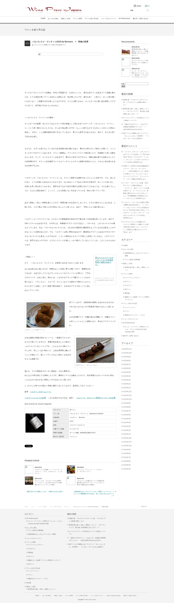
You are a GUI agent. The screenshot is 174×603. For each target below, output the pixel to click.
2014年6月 (127, 415)
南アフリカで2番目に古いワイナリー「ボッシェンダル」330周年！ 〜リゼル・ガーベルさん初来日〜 (136, 135)
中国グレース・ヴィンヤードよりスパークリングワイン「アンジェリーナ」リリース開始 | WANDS (136, 176)
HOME (43, 18)
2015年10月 (127, 353)
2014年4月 (127, 422)
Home (26, 506)
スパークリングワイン (132, 278)
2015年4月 (127, 376)
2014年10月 (127, 399)
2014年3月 (127, 426)
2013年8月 (127, 453)
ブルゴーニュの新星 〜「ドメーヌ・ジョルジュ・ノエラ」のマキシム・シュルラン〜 (48, 471)
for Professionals (124, 18)
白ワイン (128, 281)
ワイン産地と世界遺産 (132, 259)
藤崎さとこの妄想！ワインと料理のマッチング (44, 560)
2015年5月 (127, 372)
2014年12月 (127, 392)
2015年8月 (127, 360)
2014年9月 (127, 403)
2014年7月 (127, 411)
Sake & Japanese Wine (113, 595)
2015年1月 (127, 388)
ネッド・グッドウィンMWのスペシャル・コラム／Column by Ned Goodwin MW (137, 329)
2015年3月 (127, 380)
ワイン (36, 45)
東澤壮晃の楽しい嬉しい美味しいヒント (42, 589)
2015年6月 (127, 368)
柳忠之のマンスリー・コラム (135, 315)
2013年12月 (127, 438)
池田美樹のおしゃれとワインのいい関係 (42, 534)
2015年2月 (127, 384)
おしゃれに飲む (53, 18)
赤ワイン (63, 45)
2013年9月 (127, 450)
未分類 (28, 583)
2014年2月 (127, 430)
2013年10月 (127, 446)
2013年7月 (127, 457)
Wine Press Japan (90, 599)
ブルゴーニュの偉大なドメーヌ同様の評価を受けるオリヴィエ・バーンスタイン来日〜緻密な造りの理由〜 (90, 483)
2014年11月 (127, 395)
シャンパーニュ (130, 307)
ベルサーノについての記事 (35, 398)
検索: (123, 84)
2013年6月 (127, 461)
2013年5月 (127, 465)
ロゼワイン (129, 285)
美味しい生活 (65, 18)
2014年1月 (127, 434)
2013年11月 (127, 442)
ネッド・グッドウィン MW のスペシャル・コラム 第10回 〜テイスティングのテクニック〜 (140, 74)
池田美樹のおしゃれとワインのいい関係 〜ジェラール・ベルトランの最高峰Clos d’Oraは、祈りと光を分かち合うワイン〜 (93, 494)
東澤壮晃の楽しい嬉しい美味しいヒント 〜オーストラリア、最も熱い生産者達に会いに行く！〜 (136, 111)
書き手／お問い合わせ (140, 18)
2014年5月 (127, 419)
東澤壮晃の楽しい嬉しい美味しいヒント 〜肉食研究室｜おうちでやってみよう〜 (140, 52)
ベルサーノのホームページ (40, 392)
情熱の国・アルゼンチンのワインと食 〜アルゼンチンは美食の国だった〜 (135, 102)
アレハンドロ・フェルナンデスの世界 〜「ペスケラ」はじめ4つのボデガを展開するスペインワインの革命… (49, 483)
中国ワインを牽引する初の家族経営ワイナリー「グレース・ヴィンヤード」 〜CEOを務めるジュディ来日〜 (136, 168)
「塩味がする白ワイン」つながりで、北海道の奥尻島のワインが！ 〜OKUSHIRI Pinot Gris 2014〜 (136, 126)
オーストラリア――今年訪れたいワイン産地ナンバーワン (140, 62)
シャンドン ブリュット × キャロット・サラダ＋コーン (90, 471)
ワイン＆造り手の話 (91, 18)
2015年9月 (127, 357)
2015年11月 (127, 349)
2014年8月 (127, 407)
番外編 (127, 293)
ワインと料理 (77, 18)
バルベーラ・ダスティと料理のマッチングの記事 (96, 398)
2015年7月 (127, 364)
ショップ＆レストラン (108, 18)
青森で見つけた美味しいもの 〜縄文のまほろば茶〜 (45, 491)
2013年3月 (127, 469)
